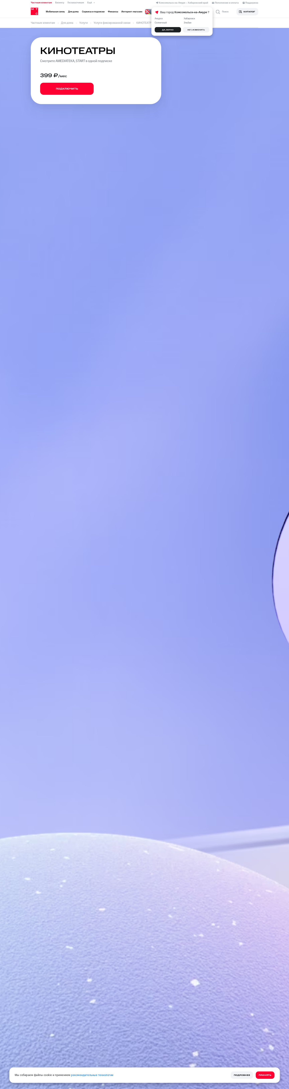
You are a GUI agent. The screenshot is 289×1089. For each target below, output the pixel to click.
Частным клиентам (41, 2)
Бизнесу (59, 2)
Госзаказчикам (76, 2)
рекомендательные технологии (92, 1075)
